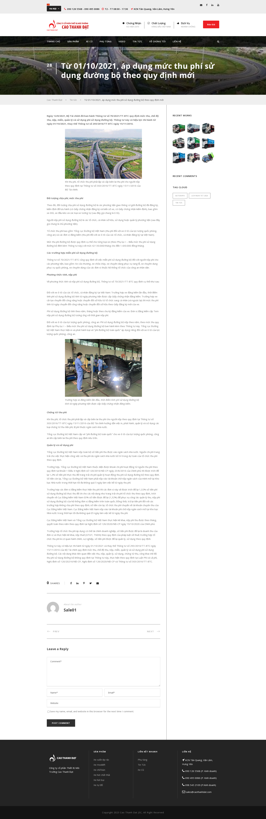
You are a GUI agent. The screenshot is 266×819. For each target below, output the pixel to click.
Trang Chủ (53, 41)
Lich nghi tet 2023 (199, 195)
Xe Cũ (89, 41)
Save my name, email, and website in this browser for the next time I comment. (92, 711)
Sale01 (70, 610)
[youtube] (218, 4)
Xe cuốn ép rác (101, 759)
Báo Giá (211, 24)
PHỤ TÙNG (105, 41)
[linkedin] (212, 4)
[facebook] (207, 4)
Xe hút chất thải (102, 774)
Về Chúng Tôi (157, 41)
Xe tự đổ (98, 785)
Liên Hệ (177, 41)
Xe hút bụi (99, 779)
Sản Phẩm (73, 41)
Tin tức (178, 203)
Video (122, 41)
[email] (201, 4)
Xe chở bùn (99, 769)
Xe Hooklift (99, 764)
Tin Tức (137, 41)
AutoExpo (180, 195)
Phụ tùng (142, 759)
